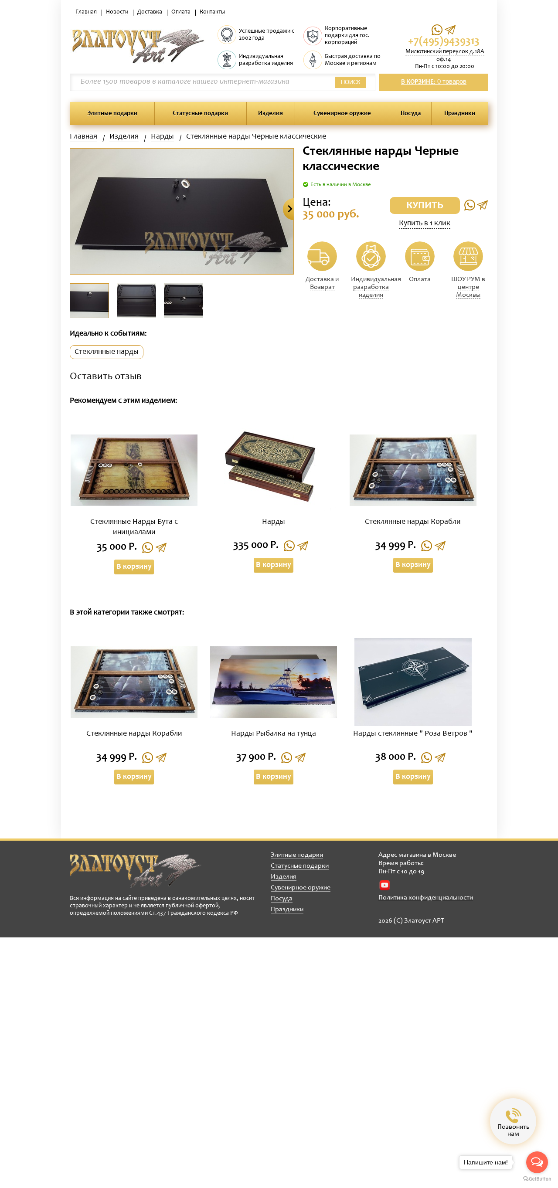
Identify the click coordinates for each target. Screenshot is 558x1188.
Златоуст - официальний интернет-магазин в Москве (135, 871)
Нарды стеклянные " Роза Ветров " (413, 734)
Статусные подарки (200, 113)
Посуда (411, 113)
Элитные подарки (112, 113)
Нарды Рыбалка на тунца (273, 734)
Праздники (459, 113)
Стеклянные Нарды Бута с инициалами (134, 527)
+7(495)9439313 (444, 41)
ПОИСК (351, 82)
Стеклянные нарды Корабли (413, 522)
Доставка (149, 12)
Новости (117, 12)
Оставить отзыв (106, 377)
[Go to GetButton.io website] (537, 1179)
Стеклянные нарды (107, 352)
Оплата (181, 12)
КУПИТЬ (424, 206)
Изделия (270, 113)
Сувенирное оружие (342, 113)
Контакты (212, 12)
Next (288, 209)
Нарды (162, 137)
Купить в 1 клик (424, 223)
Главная (86, 12)
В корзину (134, 567)
